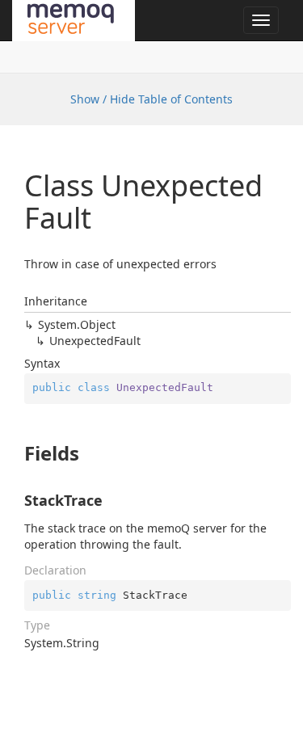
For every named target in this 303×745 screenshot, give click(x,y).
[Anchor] (16, 453)
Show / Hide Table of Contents (151, 99)
